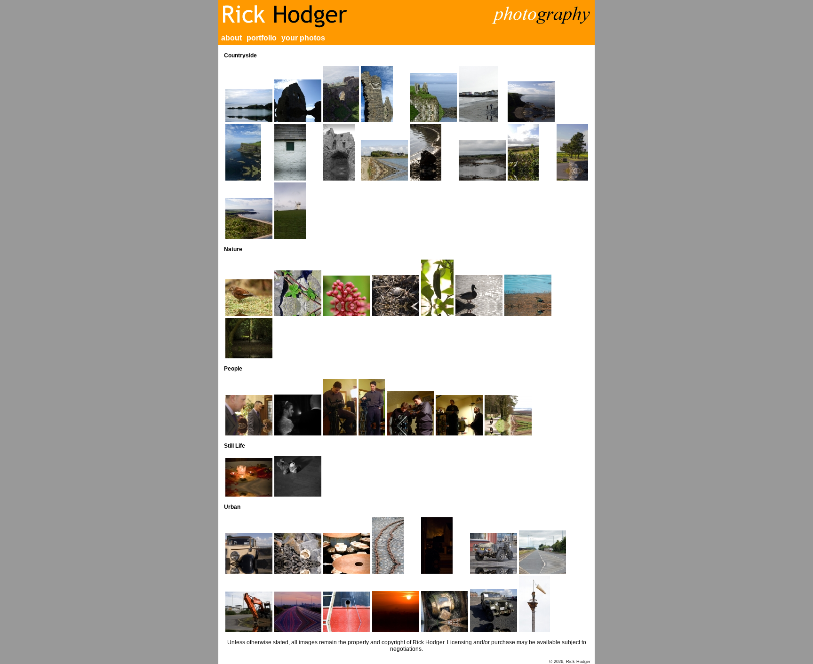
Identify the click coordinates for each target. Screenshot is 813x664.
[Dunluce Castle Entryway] (341, 94)
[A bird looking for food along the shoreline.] (527, 295)
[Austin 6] (248, 553)
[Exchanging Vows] (297, 415)
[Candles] (248, 477)
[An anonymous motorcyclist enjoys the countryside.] (508, 415)
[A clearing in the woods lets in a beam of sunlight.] (248, 338)
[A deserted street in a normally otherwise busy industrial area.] (542, 552)
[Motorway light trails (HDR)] (297, 612)
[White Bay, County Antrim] (248, 218)
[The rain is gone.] (531, 152)
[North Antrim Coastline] (531, 101)
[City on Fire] (444, 545)
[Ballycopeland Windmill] (297, 210)
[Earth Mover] (248, 612)
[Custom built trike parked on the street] (493, 553)
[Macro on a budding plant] (346, 296)
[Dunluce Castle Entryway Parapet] (384, 94)
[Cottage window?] (297, 152)
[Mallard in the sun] (478, 295)
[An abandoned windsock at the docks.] (542, 604)
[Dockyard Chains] (395, 545)
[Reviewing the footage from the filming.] (410, 413)
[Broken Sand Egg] (297, 553)
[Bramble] (297, 293)
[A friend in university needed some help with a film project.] (340, 407)
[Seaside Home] (384, 160)
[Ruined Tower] (341, 152)
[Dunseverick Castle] (433, 97)
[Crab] (395, 295)
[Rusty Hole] (346, 612)
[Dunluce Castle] (297, 100)
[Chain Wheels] (346, 553)
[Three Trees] (572, 152)
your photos (303, 38)
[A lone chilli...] (437, 288)
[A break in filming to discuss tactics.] (459, 415)
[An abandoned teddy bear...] (297, 476)
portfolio (262, 38)
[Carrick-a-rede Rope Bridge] (248, 105)
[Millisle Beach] (482, 94)
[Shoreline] (433, 152)
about (231, 38)
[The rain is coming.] (482, 160)
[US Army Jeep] (493, 610)
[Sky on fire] (395, 611)
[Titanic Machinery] (444, 611)
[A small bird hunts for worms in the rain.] (248, 297)
